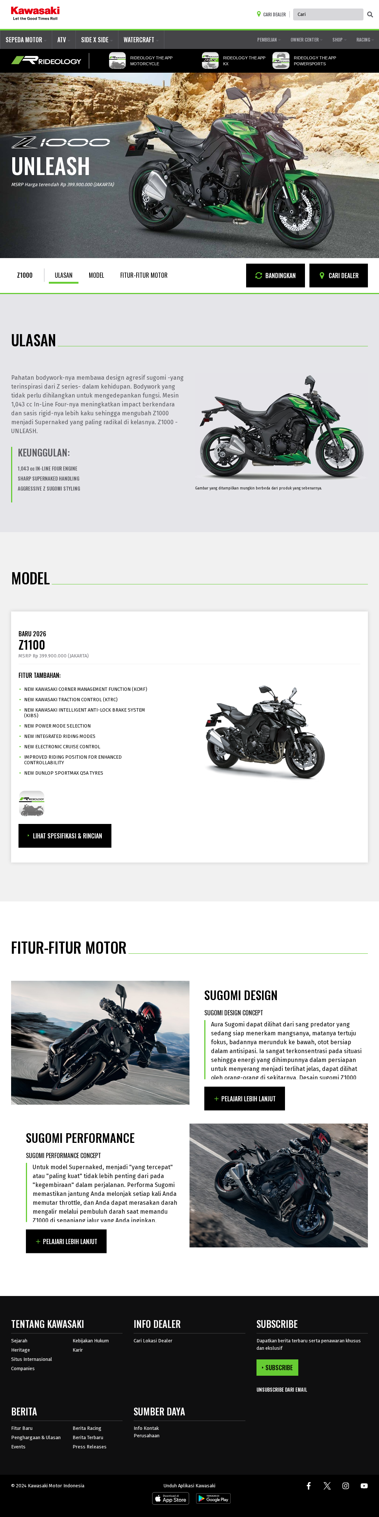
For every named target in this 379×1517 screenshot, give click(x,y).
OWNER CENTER (305, 39)
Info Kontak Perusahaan (147, 1431)
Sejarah (19, 1340)
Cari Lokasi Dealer (153, 1340)
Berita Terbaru (88, 1437)
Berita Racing (87, 1428)
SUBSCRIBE (279, 1367)
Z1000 (25, 275)
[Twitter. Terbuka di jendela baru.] (327, 1486)
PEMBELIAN (267, 39)
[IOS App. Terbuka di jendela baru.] (170, 1500)
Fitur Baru (22, 1428)
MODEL (96, 275)
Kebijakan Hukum (91, 1340)
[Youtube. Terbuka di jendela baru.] (364, 1486)
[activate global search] (370, 15)
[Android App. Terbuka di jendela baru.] (212, 1500)
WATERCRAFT (140, 40)
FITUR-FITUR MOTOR (144, 275)
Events (18, 1447)
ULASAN (64, 275)
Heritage (20, 1350)
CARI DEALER (343, 275)
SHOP (338, 39)
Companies (23, 1368)
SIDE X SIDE (95, 40)
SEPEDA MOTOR (25, 40)
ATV (62, 40)
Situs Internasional (31, 1359)
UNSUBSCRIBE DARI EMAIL (281, 1389)
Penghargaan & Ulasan (36, 1437)
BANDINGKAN (280, 275)
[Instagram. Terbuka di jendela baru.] (345, 1486)
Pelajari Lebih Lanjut (248, 1098)
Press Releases (90, 1447)
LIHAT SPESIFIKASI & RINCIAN (67, 835)
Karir (78, 1350)
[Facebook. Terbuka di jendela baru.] (308, 1486)
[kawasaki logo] (35, 14)
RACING (363, 39)
